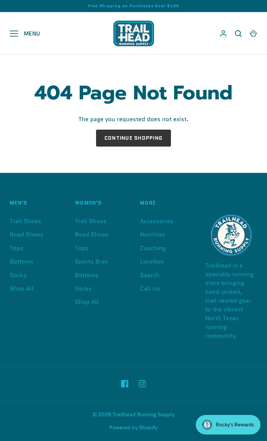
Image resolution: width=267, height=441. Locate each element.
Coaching (153, 248)
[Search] (238, 33)
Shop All (22, 288)
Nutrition (152, 234)
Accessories (157, 221)
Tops (16, 248)
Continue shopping (133, 138)
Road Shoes (26, 234)
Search (149, 275)
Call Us (150, 288)
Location (152, 261)
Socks (18, 275)
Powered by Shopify (133, 427)
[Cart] (253, 33)
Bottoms (22, 261)
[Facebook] (125, 384)
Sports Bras (91, 261)
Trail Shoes (25, 221)
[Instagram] (142, 384)
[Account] (223, 33)
